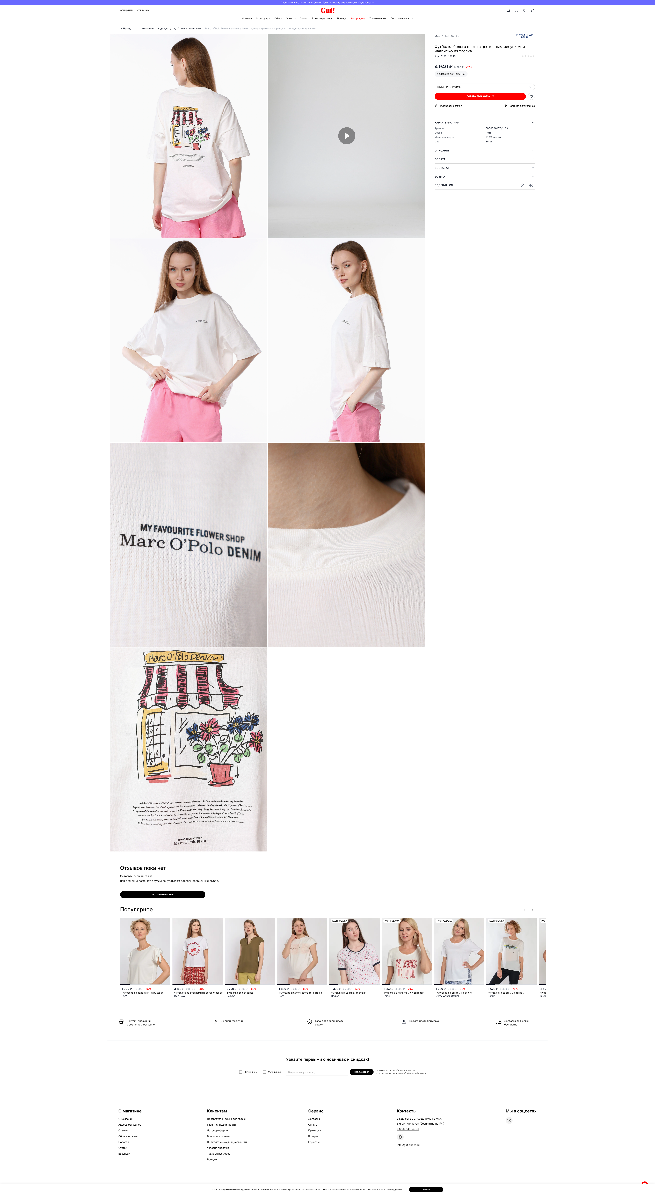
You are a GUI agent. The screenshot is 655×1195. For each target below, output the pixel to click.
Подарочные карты (402, 18)
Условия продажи (218, 1147)
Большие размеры (322, 18)
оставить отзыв (163, 894)
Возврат (441, 176)
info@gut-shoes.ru (408, 1145)
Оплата (440, 159)
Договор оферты (217, 1130)
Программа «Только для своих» (226, 1118)
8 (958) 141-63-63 (408, 1129)
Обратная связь (127, 1136)
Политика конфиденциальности (227, 1142)
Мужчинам (142, 10)
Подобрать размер (450, 105)
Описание (442, 150)
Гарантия (313, 1142)
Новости (123, 1142)
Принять (426, 1190)
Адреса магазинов (129, 1124)
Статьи (122, 1147)
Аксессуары (263, 18)
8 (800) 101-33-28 (408, 1123)
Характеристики (447, 122)
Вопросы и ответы (218, 1136)
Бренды (341, 18)
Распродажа (358, 18)
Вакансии (124, 1153)
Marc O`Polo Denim (447, 36)
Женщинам (126, 10)
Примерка (314, 1130)
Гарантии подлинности (221, 1124)
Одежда (291, 18)
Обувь (278, 18)
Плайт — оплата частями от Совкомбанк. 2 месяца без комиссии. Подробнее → (327, 2)
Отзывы (123, 1130)
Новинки (247, 18)
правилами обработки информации (409, 1073)
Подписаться (361, 1071)
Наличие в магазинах (521, 105)
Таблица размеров (218, 1153)
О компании (125, 1118)
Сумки (303, 18)
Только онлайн (378, 18)
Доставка (442, 168)
